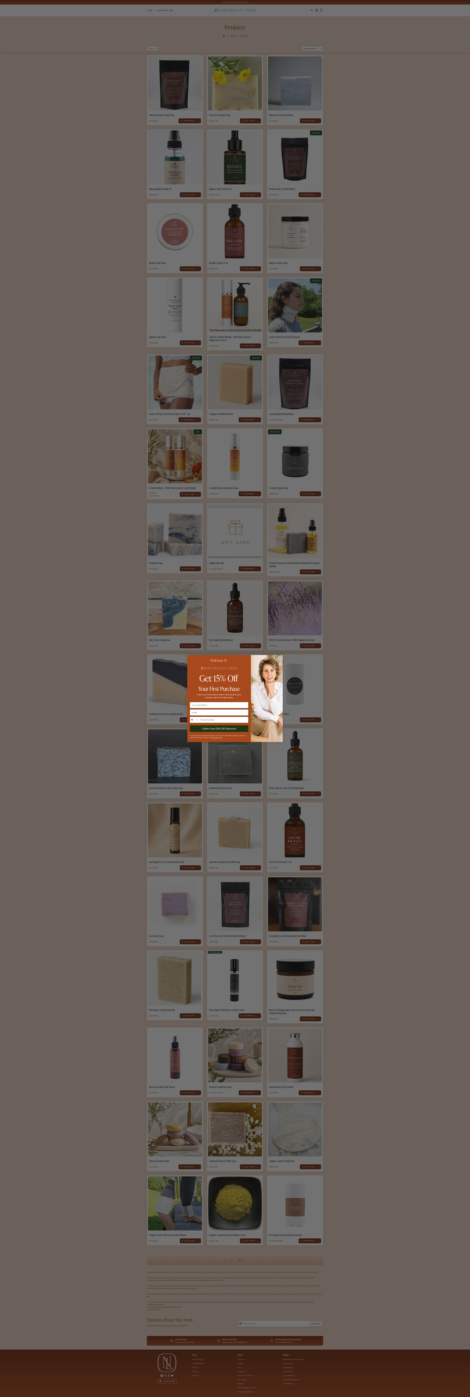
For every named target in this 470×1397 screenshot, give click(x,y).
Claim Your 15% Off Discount (219, 728)
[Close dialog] (279, 658)
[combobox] (194, 720)
